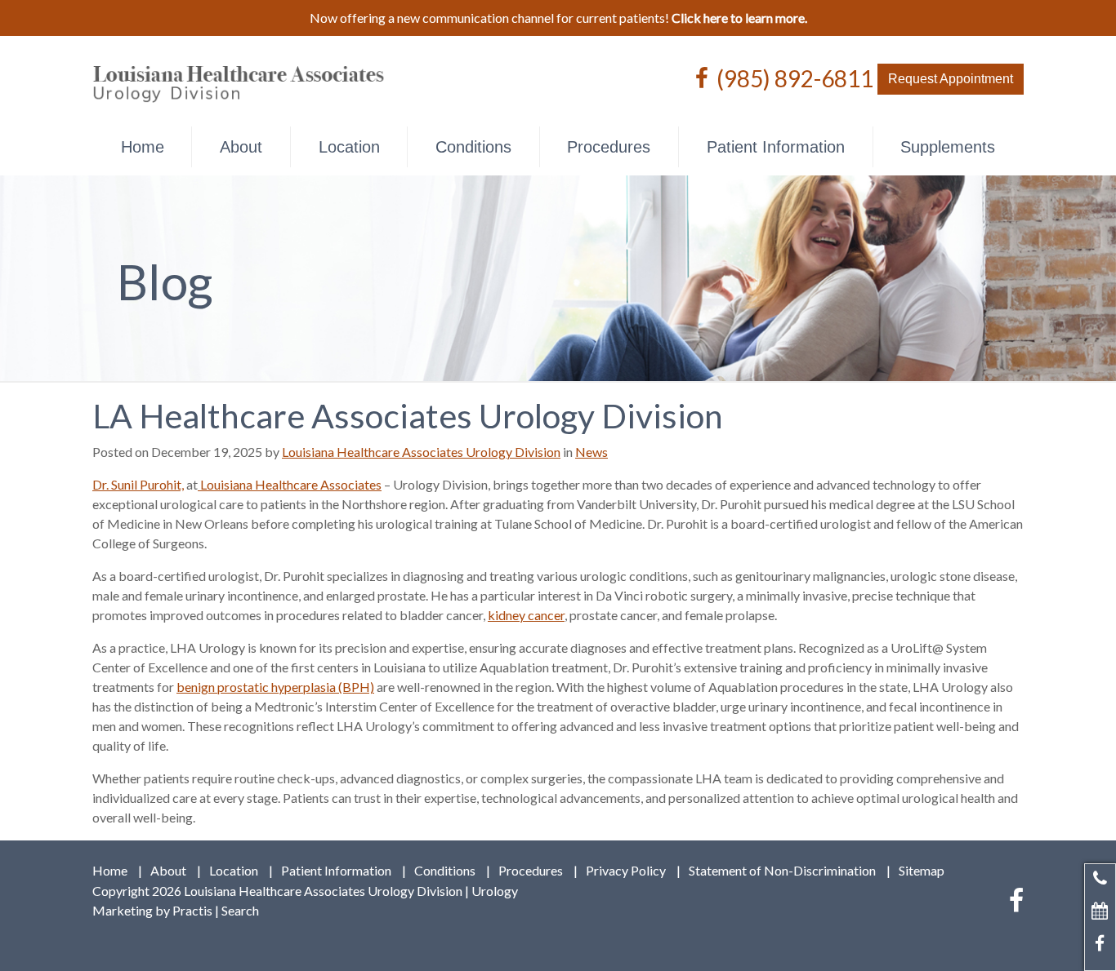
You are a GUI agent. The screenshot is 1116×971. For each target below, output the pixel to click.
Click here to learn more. (739, 17)
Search (240, 910)
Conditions (473, 147)
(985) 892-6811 (794, 77)
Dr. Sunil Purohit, (138, 484)
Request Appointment (950, 79)
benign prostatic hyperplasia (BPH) (275, 686)
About (241, 147)
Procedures (608, 147)
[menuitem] (142, 146)
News (591, 451)
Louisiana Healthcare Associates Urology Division (421, 451)
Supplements (947, 147)
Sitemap (921, 870)
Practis (192, 910)
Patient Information (776, 147)
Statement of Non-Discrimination (782, 870)
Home (142, 147)
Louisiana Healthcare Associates (290, 484)
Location (349, 147)
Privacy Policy (626, 870)
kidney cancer (526, 615)
